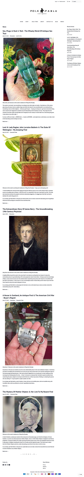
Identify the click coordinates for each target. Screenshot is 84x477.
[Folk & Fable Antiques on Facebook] (3, 465)
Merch (62, 21)
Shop (27, 21)
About (42, 21)
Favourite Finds (13, 132)
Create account (62, 1)
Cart (69, 1)
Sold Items (35, 21)
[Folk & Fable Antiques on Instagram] (7, 465)
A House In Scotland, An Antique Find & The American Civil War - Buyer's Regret (28, 296)
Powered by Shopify (50, 471)
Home (21, 21)
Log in (56, 1)
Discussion (12, 36)
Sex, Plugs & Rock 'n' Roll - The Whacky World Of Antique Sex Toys (27, 32)
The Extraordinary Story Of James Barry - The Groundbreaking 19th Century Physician (28, 210)
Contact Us (49, 21)
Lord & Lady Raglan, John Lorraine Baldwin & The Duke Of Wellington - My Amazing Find (26, 128)
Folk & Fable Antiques (42, 471)
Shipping (44, 466)
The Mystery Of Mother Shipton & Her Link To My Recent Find (28, 391)
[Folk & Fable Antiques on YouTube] (9, 465)
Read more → (6, 121)
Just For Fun (19, 36)
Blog (56, 21)
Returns (44, 468)
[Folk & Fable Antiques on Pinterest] (5, 465)
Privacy (44, 464)
